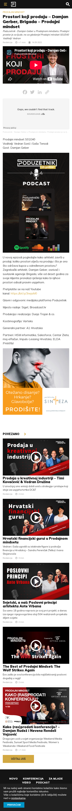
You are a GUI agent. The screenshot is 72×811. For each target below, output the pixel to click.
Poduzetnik (7, 132)
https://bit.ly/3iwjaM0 (24, 293)
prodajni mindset (14, 12)
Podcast (43, 782)
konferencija (33, 778)
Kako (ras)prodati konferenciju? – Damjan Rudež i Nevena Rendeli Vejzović (31, 730)
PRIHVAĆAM (14, 805)
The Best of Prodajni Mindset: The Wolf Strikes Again (31, 668)
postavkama (18, 798)
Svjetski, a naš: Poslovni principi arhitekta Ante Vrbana (30, 604)
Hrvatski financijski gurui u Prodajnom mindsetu (35, 540)
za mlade (56, 778)
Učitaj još (18, 758)
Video (26, 782)
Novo (13, 778)
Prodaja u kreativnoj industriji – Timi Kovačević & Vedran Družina (33, 480)
